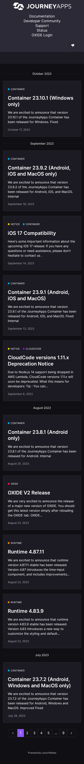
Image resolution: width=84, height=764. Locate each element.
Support (42, 26)
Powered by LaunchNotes (42, 752)
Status (42, 30)
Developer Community (42, 21)
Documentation (42, 16)
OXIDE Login (42, 35)
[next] (71, 733)
